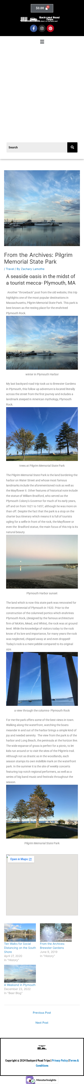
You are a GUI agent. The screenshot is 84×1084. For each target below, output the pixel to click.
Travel (10, 269)
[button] (42, 42)
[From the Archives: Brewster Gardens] (56, 932)
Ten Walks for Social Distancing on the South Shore (20, 948)
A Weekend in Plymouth (19, 985)
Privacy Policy (60, 1061)
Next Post (41, 1022)
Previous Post (42, 1012)
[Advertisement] (42, 90)
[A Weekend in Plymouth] (20, 974)
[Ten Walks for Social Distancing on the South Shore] (20, 932)
